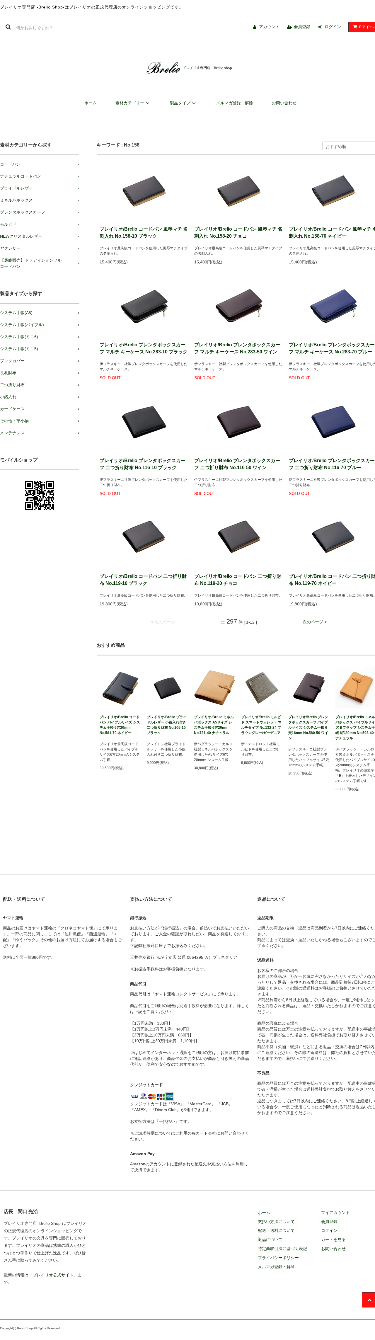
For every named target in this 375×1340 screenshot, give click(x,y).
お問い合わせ (284, 103)
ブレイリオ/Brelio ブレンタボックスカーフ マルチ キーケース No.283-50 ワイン (237, 348)
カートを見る (333, 1239)
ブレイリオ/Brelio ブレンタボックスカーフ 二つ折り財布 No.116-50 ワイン (237, 464)
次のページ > (315, 621)
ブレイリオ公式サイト (53, 1275)
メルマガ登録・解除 (234, 103)
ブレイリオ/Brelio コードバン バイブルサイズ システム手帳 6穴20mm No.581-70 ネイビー (120, 725)
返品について (270, 1239)
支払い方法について (276, 1221)
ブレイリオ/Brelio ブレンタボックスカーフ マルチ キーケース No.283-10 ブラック (144, 348)
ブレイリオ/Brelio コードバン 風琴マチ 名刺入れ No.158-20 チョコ (238, 233)
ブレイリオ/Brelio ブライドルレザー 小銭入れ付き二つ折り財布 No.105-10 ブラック (167, 725)
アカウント (269, 26)
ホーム (90, 103)
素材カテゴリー (129, 103)
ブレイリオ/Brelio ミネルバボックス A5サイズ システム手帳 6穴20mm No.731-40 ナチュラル (214, 725)
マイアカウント (335, 1212)
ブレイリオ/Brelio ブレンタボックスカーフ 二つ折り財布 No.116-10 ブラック (142, 464)
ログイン (333, 26)
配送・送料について (276, 1230)
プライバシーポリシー (278, 1257)
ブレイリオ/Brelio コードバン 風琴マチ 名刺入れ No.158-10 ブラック (144, 233)
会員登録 (302, 26)
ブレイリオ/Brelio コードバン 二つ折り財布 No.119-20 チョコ (237, 580)
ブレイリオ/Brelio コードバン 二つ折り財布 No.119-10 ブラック (143, 580)
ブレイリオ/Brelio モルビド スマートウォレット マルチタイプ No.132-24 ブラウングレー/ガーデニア (261, 725)
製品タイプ (180, 103)
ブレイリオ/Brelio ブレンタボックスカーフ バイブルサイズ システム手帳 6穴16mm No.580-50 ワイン (308, 727)
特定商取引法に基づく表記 (282, 1248)
